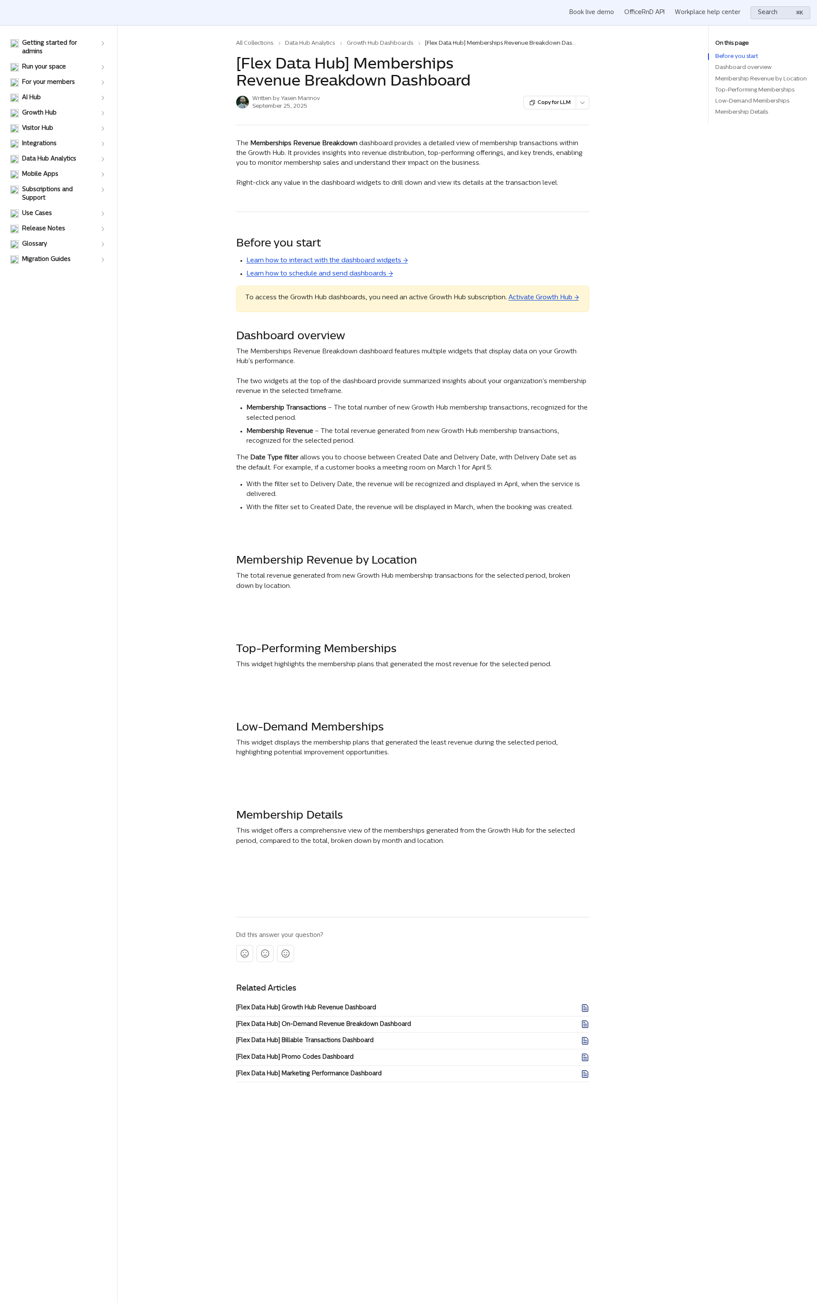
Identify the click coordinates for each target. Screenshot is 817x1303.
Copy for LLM (554, 102)
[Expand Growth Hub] (103, 113)
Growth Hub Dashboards (380, 43)
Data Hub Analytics (310, 43)
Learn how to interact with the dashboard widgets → (327, 261)
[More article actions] (582, 102)
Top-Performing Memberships (754, 90)
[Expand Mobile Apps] (103, 174)
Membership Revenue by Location (761, 79)
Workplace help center (707, 12)
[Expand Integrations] (103, 144)
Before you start (736, 56)
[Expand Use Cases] (103, 214)
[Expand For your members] (103, 83)
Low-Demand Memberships (752, 101)
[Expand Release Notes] (103, 229)
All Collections (254, 43)
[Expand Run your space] (103, 67)
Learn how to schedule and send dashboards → (319, 274)
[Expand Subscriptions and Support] (103, 190)
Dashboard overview (743, 67)
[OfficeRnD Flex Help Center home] (8, 13)
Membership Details (741, 112)
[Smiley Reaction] (285, 953)
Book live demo (591, 12)
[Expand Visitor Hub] (103, 129)
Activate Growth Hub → (543, 298)
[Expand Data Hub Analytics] (103, 159)
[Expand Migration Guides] (103, 260)
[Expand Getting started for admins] (103, 43)
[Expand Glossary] (103, 244)
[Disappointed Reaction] (244, 953)
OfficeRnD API (644, 12)
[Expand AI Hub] (103, 98)
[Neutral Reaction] (265, 953)
